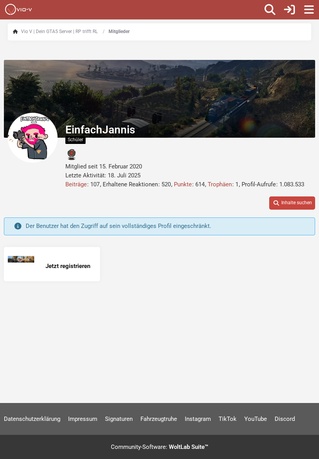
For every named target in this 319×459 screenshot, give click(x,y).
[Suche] (270, 10)
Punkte (183, 184)
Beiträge (76, 184)
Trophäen (220, 184)
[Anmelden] (289, 9)
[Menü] (309, 10)
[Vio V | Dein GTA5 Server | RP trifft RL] (18, 9)
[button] (292, 203)
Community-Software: (159, 446)
